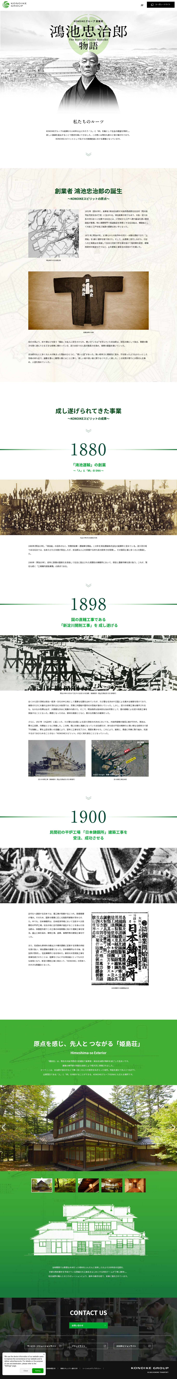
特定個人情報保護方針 (48, 1368)
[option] (88, 1128)
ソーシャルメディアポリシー (91, 1368)
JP (142, 5)
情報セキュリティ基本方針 (69, 1368)
